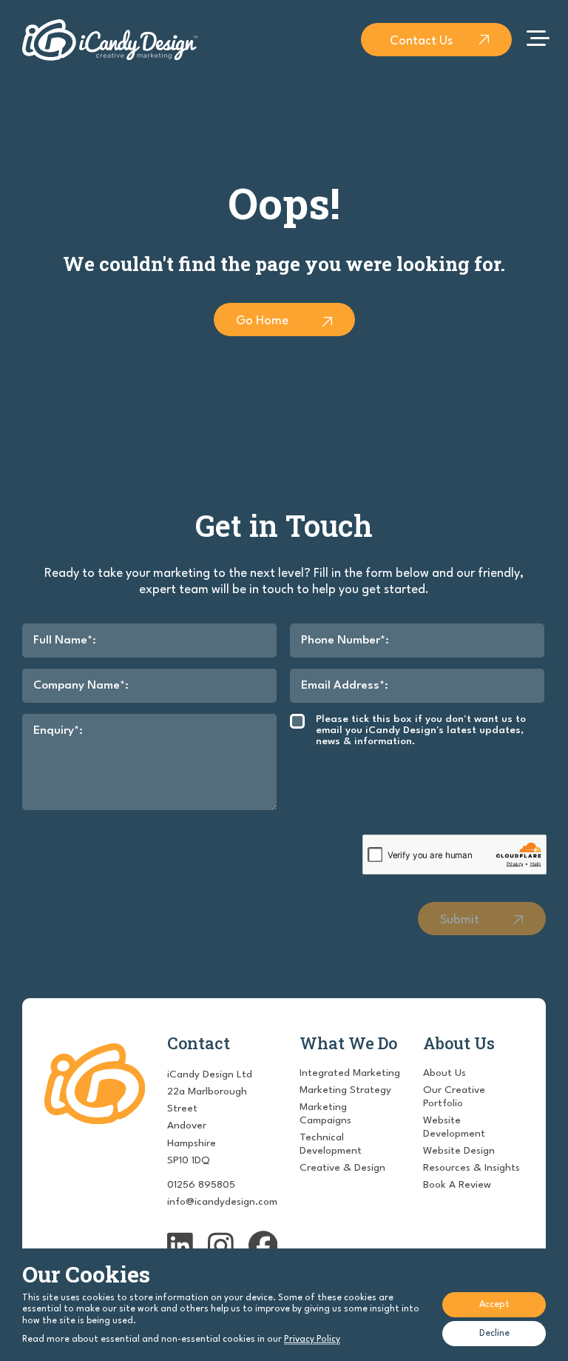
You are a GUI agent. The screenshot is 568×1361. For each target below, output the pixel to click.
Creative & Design (342, 1168)
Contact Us (421, 41)
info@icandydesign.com (222, 1202)
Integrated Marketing (350, 1073)
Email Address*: (344, 686)
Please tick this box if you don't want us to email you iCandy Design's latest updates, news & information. (421, 730)
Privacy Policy (312, 1339)
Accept (494, 1304)
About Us (444, 1073)
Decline (494, 1333)
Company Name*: (81, 686)
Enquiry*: (58, 731)
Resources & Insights (471, 1168)
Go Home (262, 321)
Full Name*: (64, 640)
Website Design (459, 1151)
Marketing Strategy (345, 1090)
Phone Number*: (345, 640)
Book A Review (457, 1185)
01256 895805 (201, 1185)
